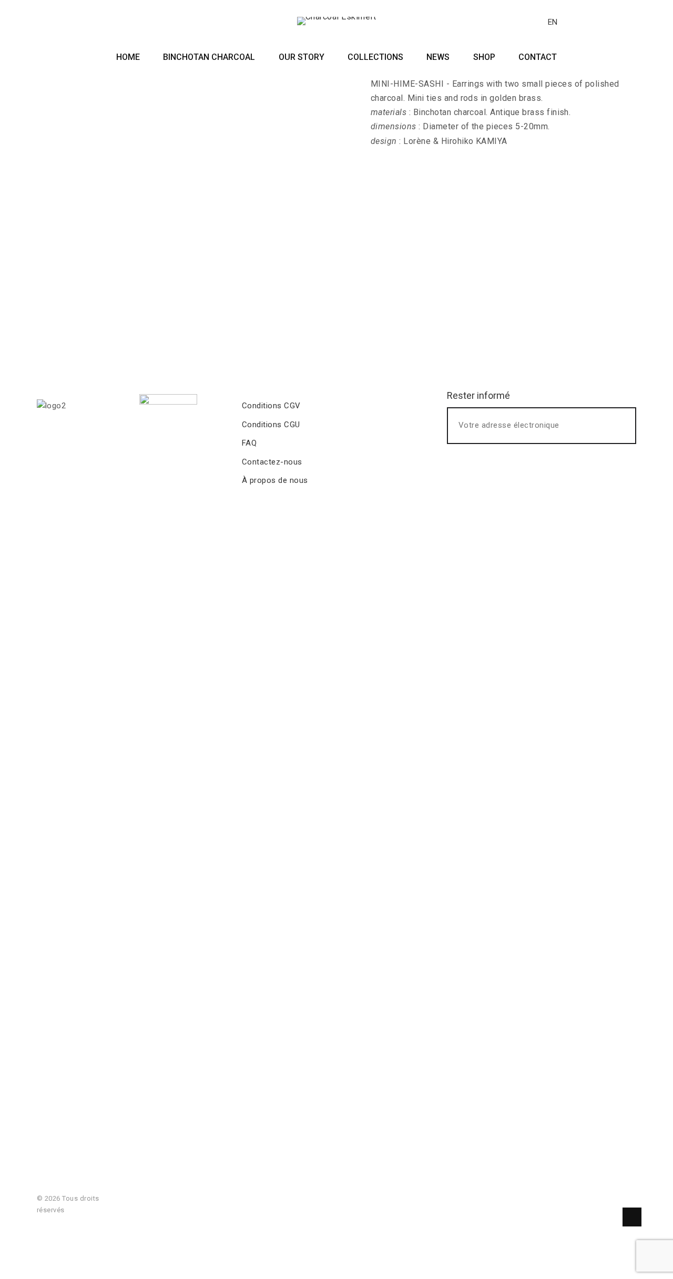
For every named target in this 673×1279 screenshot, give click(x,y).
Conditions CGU (271, 424)
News (438, 57)
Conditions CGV (271, 405)
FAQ (249, 443)
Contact (537, 57)
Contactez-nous (272, 462)
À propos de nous (275, 480)
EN (552, 22)
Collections (375, 57)
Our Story (301, 57)
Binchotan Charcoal (209, 57)
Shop (484, 57)
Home (128, 57)
